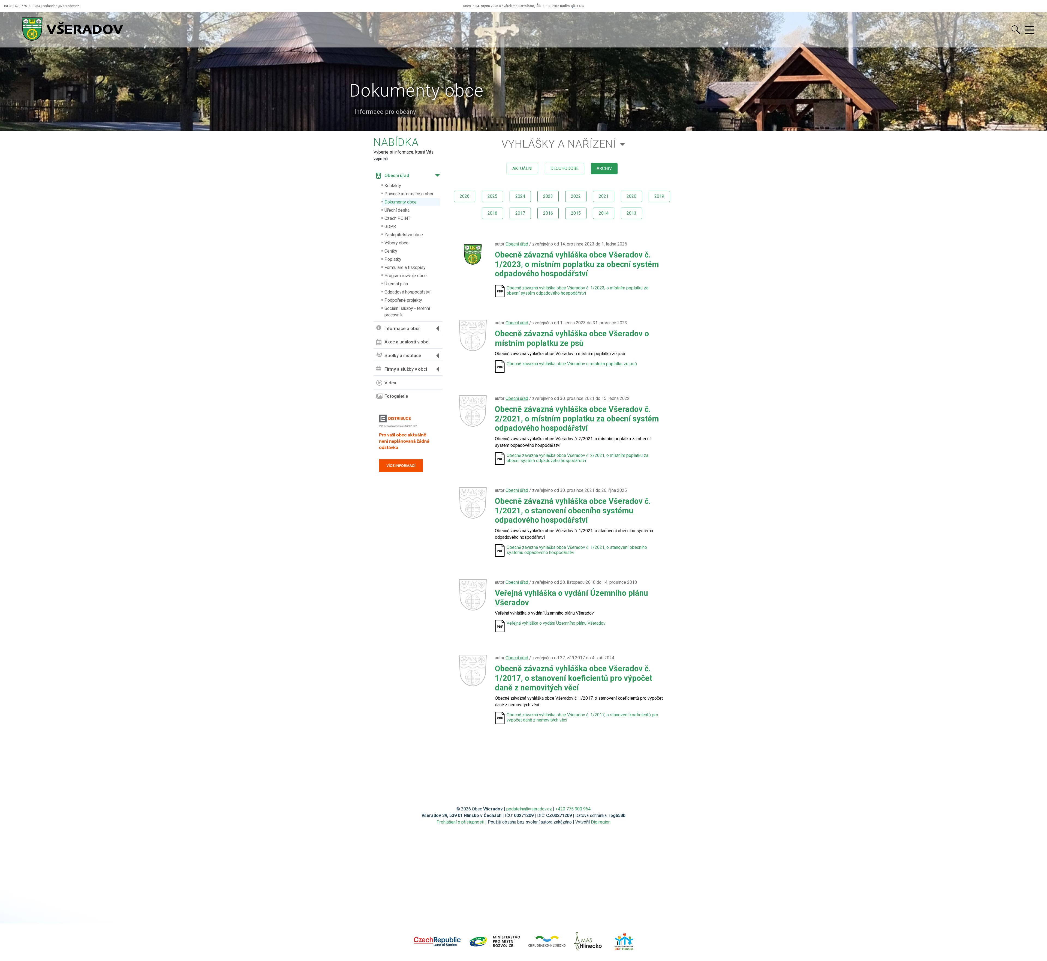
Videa (390, 382)
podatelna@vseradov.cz (529, 809)
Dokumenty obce (400, 202)
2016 (548, 213)
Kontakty (392, 185)
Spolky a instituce (402, 355)
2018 (492, 213)
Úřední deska (397, 210)
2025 (492, 196)
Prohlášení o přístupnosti (460, 822)
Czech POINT (397, 218)
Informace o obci (401, 328)
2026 (465, 196)
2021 (604, 196)
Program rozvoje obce (405, 275)
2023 (548, 196)
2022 (576, 196)
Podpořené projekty (403, 300)
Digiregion (600, 822)
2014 (604, 213)
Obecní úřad (396, 175)
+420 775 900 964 (573, 809)
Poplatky (392, 259)
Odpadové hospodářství (407, 292)
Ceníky (390, 251)
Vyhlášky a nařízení (558, 144)
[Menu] (1029, 30)
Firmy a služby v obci (405, 369)
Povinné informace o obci (408, 193)
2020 (631, 196)
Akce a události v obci (406, 342)
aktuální (522, 168)
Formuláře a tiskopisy (405, 267)
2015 (576, 213)
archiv (604, 168)
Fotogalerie (396, 396)
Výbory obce (396, 243)
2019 (659, 196)
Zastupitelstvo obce (403, 234)
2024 (520, 196)
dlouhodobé (564, 168)
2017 (520, 213)
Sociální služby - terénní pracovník (407, 312)
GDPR (390, 226)
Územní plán (396, 283)
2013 (631, 213)
